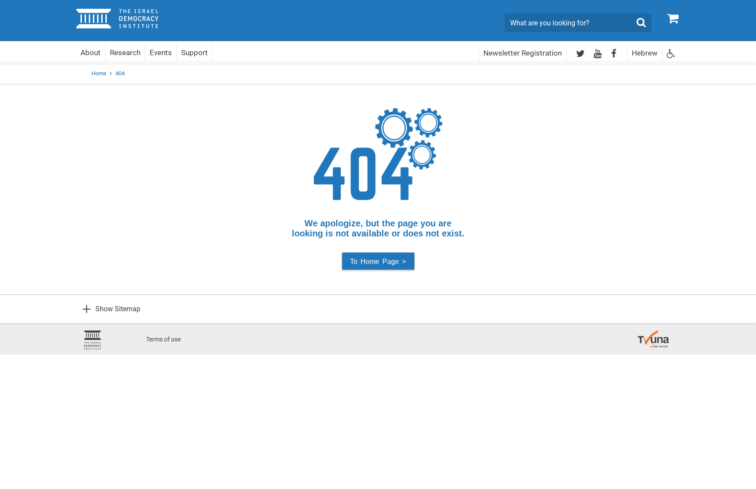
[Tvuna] (653, 334)
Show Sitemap (117, 309)
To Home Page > (378, 261)
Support (194, 52)
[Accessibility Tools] (671, 53)
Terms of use (163, 339)
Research (125, 52)
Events (161, 52)
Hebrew (645, 53)
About (90, 52)
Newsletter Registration (522, 53)
